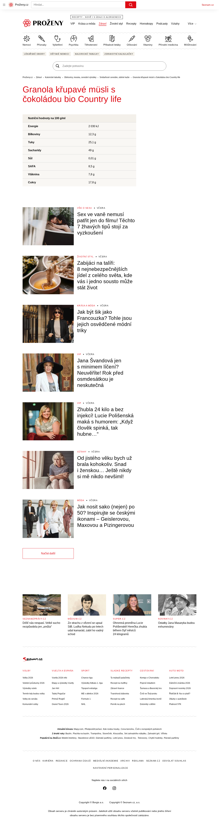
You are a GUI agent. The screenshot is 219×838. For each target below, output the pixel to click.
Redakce (62, 761)
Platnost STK (175, 704)
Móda (80, 500)
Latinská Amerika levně (151, 699)
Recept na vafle (118, 699)
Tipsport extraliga (89, 688)
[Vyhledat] (130, 4)
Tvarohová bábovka (120, 693)
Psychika (73, 44)
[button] (48, 226)
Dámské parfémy (104, 738)
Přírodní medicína (168, 44)
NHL (83, 704)
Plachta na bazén (81, 733)
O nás (37, 761)
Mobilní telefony (69, 738)
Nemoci (27, 44)
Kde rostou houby (111, 729)
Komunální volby (30, 704)
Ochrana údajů (80, 761)
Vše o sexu (84, 208)
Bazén (69, 733)
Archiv (125, 761)
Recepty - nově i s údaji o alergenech (96, 17)
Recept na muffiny (119, 683)
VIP (72, 23)
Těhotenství (91, 44)
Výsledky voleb (30, 688)
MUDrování (190, 44)
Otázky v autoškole (178, 699)
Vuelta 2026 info (59, 678)
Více (190, 23)
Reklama (138, 761)
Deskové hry (130, 738)
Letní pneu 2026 (176, 678)
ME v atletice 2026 (89, 693)
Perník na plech (118, 704)
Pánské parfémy (171, 738)
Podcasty (162, 23)
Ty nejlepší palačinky (120, 678)
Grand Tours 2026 (60, 704)
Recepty (131, 23)
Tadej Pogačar (58, 693)
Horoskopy (146, 23)
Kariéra (48, 761)
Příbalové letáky (112, 44)
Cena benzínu (127, 729)
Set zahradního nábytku (135, 733)
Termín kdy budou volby (34, 693)
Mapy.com (78, 729)
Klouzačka (118, 733)
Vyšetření (58, 44)
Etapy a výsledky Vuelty (63, 683)
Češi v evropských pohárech (148, 729)
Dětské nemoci (59, 54)
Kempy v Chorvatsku (149, 678)
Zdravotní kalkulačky (119, 54)
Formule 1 (86, 699)
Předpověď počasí (93, 729)
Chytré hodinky (156, 738)
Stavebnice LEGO (86, 738)
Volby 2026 (28, 678)
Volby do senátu (30, 699)
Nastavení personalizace (110, 768)
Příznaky (41, 44)
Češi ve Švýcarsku (148, 693)
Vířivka (164, 733)
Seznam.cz (208, 4)
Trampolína (96, 733)
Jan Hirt (55, 688)
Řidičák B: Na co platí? (179, 693)
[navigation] (4, 5)
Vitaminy (147, 44)
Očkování (132, 44)
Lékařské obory (34, 54)
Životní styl (116, 23)
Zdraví (102, 23)
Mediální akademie (105, 761)
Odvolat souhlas (174, 761)
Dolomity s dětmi (147, 704)
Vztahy (175, 23)
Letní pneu (118, 738)
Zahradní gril (153, 733)
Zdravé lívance (117, 688)
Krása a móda (86, 23)
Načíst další (48, 553)
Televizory (142, 738)
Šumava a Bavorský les (151, 688)
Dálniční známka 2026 (179, 683)
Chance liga (87, 678)
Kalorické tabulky (87, 54)
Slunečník (107, 733)
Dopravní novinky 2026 (180, 688)
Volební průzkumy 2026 (33, 683)
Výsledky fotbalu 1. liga (92, 683)
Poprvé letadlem (147, 683)
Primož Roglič (58, 699)
